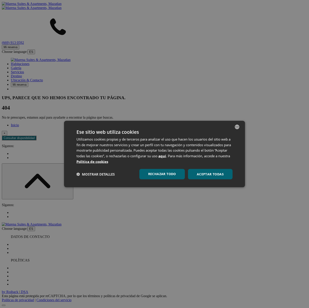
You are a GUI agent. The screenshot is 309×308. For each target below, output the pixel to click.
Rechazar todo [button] (162, 174)
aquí (162, 156)
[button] (95, 174)
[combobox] (237, 127)
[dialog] (154, 154)
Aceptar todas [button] (210, 174)
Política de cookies (92, 161)
